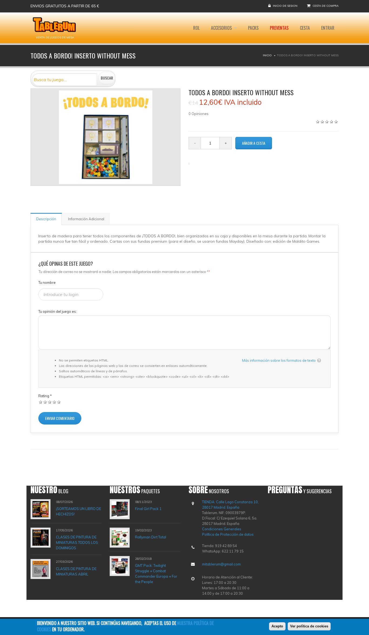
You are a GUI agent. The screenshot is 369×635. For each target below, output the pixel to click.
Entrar (327, 28)
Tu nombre (47, 282)
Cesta (305, 28)
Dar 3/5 (50, 402)
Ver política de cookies (309, 626)
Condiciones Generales (221, 529)
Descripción (46, 219)
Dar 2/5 (45, 402)
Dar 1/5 (40, 402)
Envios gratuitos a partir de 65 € (65, 6)
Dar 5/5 (59, 402)
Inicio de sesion (285, 6)
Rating (45, 396)
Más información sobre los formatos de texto (279, 360)
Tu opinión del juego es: (57, 311)
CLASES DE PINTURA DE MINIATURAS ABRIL (76, 571)
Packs (253, 28)
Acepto (277, 626)
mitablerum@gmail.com (221, 564)
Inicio (267, 55)
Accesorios (222, 28)
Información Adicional (86, 219)
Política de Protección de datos (228, 534)
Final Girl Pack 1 (148, 508)
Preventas (279, 28)
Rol (196, 28)
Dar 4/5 (54, 402)
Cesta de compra (325, 6)
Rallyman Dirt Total (150, 537)
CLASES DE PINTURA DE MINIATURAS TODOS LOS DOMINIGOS (77, 542)
